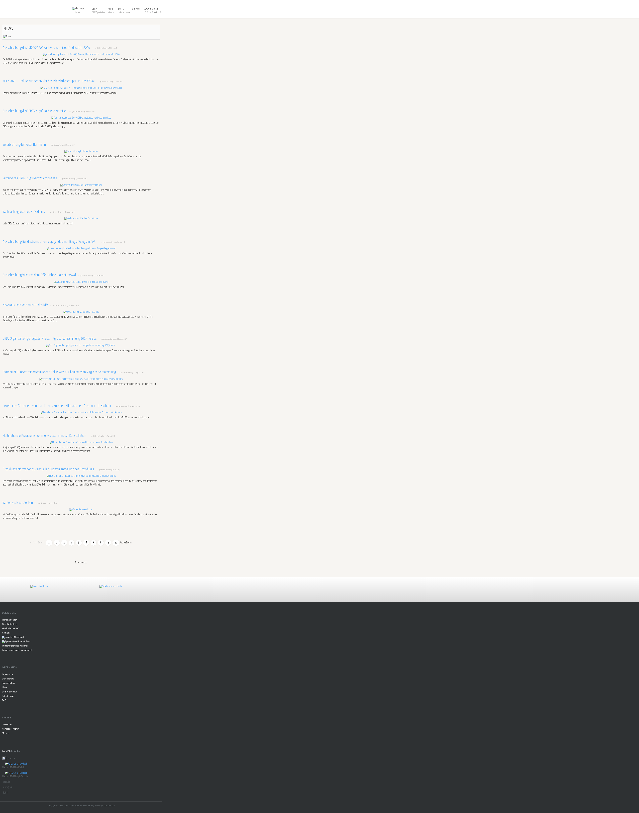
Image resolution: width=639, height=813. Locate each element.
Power (110, 8)
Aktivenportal (151, 8)
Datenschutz (8, 678)
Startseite (78, 12)
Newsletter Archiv (10, 729)
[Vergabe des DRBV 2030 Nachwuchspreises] (81, 185)
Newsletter (7, 724)
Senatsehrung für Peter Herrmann (24, 145)
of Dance (110, 12)
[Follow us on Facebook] (4, 758)
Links (4, 687)
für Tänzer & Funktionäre (153, 12)
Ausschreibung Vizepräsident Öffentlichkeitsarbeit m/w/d (39, 275)
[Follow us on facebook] (16, 764)
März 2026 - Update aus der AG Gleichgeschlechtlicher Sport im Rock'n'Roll (49, 81)
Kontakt (5, 633)
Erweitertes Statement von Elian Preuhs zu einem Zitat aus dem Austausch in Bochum (57, 406)
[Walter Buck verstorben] (81, 509)
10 (116, 542)
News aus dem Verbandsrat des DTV (26, 305)
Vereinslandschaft (10, 628)
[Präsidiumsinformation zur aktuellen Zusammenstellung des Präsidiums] (81, 476)
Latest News (8, 696)
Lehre (121, 8)
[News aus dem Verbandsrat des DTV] (81, 312)
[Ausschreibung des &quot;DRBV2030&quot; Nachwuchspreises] (81, 118)
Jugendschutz (8, 683)
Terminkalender (9, 620)
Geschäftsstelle (9, 624)
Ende (128, 542)
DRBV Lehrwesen (124, 12)
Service (136, 8)
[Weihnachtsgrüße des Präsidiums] (81, 218)
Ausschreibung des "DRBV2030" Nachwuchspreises (35, 111)
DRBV (94, 8)
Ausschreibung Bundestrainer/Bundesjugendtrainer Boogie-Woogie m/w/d (50, 242)
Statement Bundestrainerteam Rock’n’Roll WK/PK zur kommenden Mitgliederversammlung (59, 372)
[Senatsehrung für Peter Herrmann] (81, 151)
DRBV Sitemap (9, 691)
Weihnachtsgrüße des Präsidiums (24, 212)
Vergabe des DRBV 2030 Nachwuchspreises (30, 178)
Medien (5, 733)
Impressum (7, 674)
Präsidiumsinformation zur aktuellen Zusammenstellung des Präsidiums (49, 469)
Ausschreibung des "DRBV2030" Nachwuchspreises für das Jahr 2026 (47, 48)
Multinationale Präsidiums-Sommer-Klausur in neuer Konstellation (45, 436)
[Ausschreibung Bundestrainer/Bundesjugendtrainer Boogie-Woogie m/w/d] (81, 248)
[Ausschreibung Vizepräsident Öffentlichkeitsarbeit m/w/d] (81, 282)
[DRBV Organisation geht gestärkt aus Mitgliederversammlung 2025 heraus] (81, 345)
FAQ (4, 700)
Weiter (123, 542)
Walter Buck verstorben (18, 503)
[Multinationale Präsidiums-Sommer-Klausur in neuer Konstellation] (81, 442)
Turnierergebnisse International (17, 650)
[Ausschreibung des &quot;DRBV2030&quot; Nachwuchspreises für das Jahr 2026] (81, 54)
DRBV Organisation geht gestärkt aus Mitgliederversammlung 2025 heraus (50, 338)
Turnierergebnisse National (15, 646)
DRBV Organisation (98, 12)
